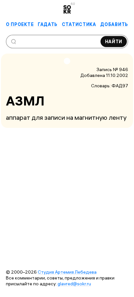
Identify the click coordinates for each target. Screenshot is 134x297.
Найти (114, 41)
